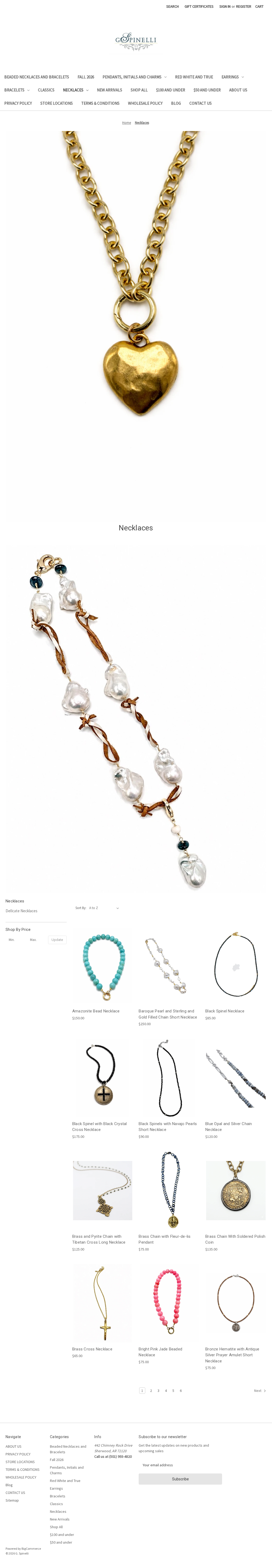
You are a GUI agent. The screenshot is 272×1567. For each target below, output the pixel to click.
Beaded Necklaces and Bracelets (36, 76)
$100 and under (170, 89)
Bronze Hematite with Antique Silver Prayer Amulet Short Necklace (232, 1355)
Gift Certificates (199, 6)
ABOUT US (238, 89)
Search (172, 6)
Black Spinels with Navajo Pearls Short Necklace (168, 1126)
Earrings (230, 76)
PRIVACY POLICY (18, 103)
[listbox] (105, 908)
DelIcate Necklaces (21, 910)
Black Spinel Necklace (224, 1011)
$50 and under (207, 89)
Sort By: (80, 908)
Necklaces (73, 89)
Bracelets (14, 89)
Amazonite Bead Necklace (96, 1011)
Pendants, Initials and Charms (132, 76)
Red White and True (194, 76)
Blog (176, 103)
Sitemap (12, 1500)
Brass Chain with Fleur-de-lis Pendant (164, 1239)
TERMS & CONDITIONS (100, 103)
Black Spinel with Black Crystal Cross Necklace (99, 1126)
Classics (46, 89)
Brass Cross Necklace (92, 1349)
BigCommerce (31, 1549)
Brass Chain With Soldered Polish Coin (235, 1239)
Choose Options (169, 1200)
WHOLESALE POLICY (145, 103)
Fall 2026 (86, 76)
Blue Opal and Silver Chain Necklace (228, 1126)
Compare (101, 966)
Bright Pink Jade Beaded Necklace (160, 1352)
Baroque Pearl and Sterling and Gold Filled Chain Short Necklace (168, 1014)
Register (243, 6)
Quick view (102, 956)
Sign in (225, 6)
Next (258, 1390)
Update (57, 940)
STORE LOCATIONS (56, 103)
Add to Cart (103, 975)
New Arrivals (109, 89)
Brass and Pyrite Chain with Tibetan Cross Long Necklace (99, 1239)
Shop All (139, 89)
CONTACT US (200, 103)
